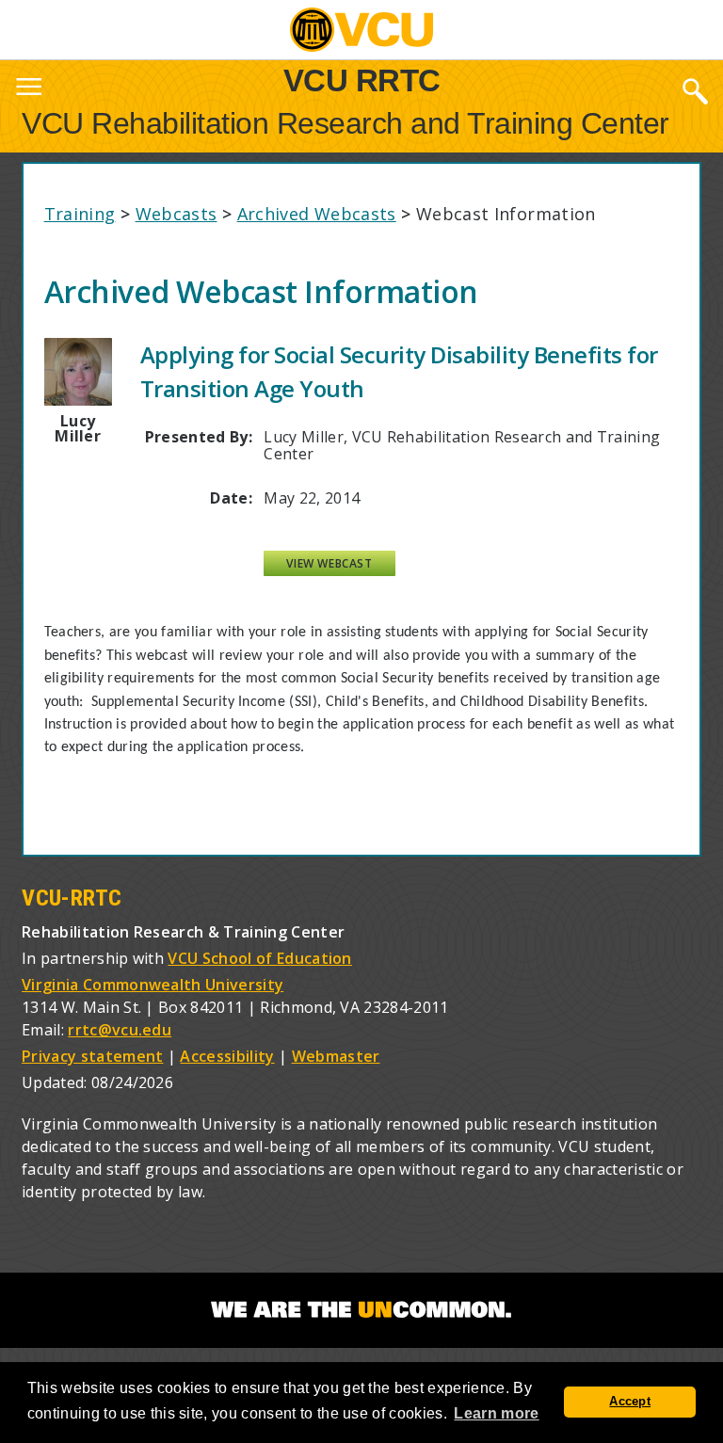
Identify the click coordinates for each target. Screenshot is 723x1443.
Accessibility (227, 1056)
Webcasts (176, 213)
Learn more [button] (496, 1413)
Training (80, 213)
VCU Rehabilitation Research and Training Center (345, 123)
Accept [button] (630, 1401)
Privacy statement (92, 1056)
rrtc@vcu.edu (119, 1029)
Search (695, 90)
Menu (28, 90)
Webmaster (336, 1056)
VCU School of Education (259, 958)
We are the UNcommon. (361, 1310)
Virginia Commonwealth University (152, 984)
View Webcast (329, 563)
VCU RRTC (362, 79)
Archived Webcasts (316, 213)
